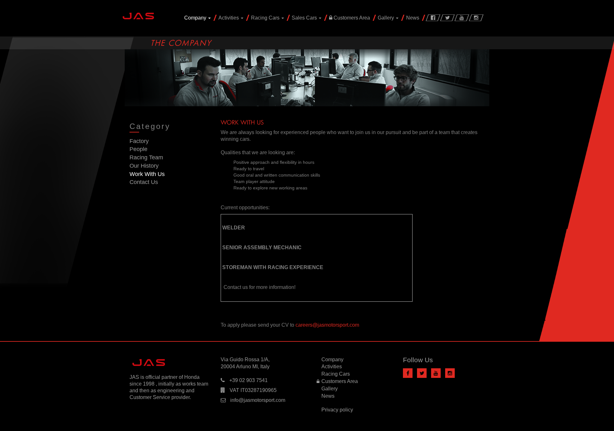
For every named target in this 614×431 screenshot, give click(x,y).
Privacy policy (337, 409)
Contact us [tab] (144, 182)
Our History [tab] (144, 166)
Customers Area (351, 17)
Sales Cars (305, 17)
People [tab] (138, 149)
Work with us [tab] (147, 174)
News (412, 17)
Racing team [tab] (146, 157)
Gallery (386, 17)
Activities (229, 17)
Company (196, 17)
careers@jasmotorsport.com (327, 325)
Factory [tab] (139, 141)
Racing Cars (266, 17)
